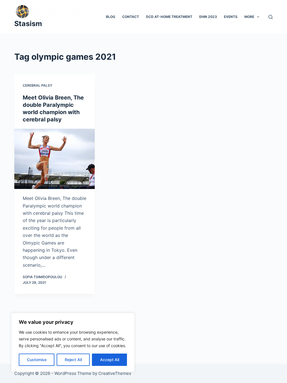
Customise (37, 359)
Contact (130, 17)
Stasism (28, 23)
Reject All (73, 359)
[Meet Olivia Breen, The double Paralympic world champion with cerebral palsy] (54, 159)
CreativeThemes (114, 373)
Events (230, 17)
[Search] (271, 17)
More (249, 17)
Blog (110, 17)
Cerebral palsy (37, 85)
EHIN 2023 (208, 17)
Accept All (109, 359)
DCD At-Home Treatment (169, 17)
